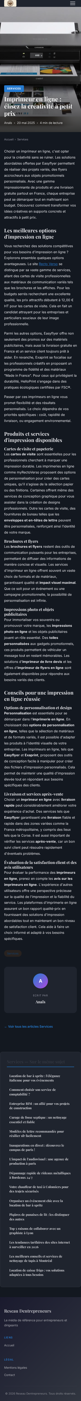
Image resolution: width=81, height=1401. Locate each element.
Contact (9, 1375)
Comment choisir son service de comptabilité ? (32, 1092)
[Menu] (73, 3)
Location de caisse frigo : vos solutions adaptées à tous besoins (36, 1272)
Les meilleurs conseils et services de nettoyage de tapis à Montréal (35, 1258)
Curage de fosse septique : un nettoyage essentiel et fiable (38, 1119)
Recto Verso (48, 264)
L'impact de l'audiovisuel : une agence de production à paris (39, 1161)
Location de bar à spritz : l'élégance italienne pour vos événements (34, 1078)
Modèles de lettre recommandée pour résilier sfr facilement (36, 1133)
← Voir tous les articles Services (28, 1026)
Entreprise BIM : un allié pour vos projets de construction (39, 1105)
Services (14, 88)
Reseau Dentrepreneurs (27, 1311)
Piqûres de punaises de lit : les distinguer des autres (39, 1216)
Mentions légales (15, 1367)
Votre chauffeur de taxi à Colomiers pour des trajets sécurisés (39, 1189)
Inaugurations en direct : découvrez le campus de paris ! (36, 1147)
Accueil (9, 139)
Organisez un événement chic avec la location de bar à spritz (36, 1203)
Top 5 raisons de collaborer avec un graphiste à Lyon (34, 1230)
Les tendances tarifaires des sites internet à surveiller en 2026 (39, 1244)
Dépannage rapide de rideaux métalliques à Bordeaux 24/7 (40, 1175)
